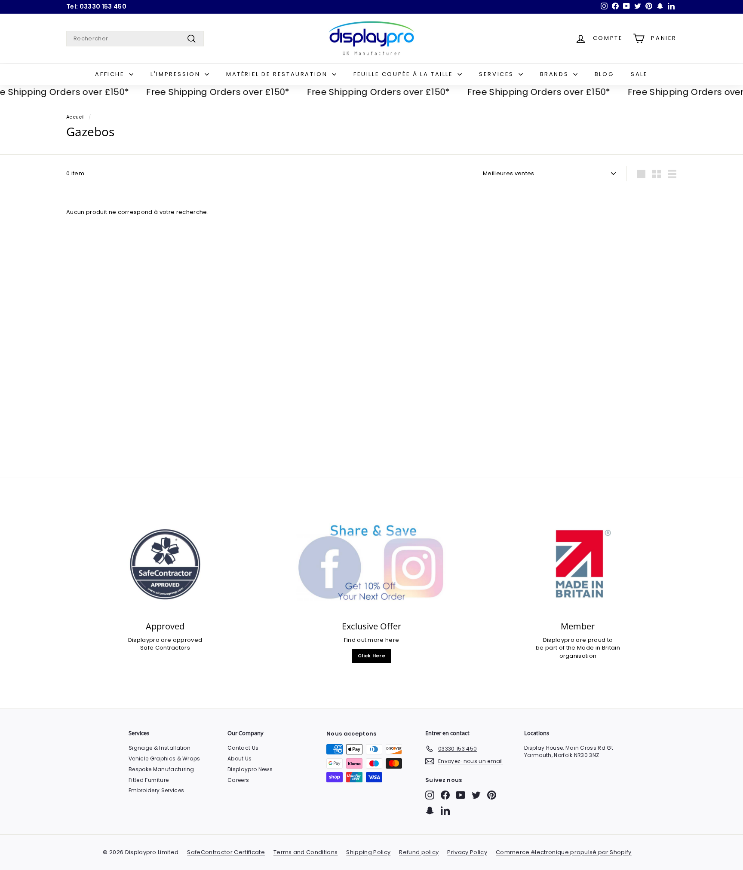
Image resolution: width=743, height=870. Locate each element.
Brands (555, 74)
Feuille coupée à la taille (404, 74)
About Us (239, 758)
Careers (238, 780)
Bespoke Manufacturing (161, 769)
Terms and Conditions (305, 852)
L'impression (176, 74)
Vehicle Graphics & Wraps (164, 758)
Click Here (371, 655)
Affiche (111, 74)
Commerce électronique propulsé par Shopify (564, 852)
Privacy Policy (467, 852)
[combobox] (135, 38)
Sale (639, 74)
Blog (604, 74)
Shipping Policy (368, 852)
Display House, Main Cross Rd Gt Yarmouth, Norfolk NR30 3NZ (568, 751)
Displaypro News (250, 769)
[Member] (578, 564)
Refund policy (419, 852)
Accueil (75, 116)
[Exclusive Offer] (371, 564)
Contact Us (242, 747)
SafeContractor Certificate (225, 852)
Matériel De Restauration (278, 74)
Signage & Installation (159, 747)
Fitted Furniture (149, 780)
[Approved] (165, 564)
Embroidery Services (156, 790)
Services (497, 74)
